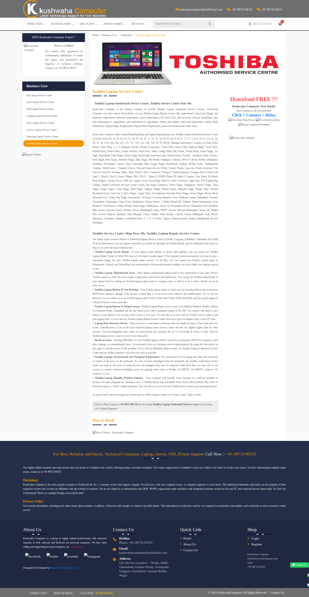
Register (256, 544)
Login (255, 538)
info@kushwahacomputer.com (262, 558)
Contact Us (190, 550)
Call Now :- (215, 454)
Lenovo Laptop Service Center (41, 129)
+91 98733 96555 (241, 9)
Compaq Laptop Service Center (42, 115)
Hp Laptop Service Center (39, 95)
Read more (78, 546)
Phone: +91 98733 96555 (136, 542)
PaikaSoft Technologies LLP (64, 567)
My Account (262, 23)
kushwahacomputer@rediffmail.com (201, 9)
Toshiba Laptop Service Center (41, 143)
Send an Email (63, 593)
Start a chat (38, 593)
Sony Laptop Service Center (40, 122)
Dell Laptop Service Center (39, 109)
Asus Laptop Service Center (40, 102)
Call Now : (96, 593)
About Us (189, 544)
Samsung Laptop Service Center (42, 136)
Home (95, 35)
